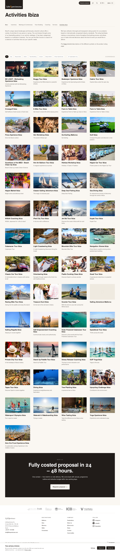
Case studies (70, 533)
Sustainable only (74, 56)
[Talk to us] (92, 3)
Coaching (47, 25)
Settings (93, 548)
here (65, 44)
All (6, 56)
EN (103, 3)
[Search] (96, 3)
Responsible (18, 56)
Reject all (101, 548)
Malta (43, 528)
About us (69, 523)
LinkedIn (97, 523)
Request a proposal (84, 3)
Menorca (44, 525)
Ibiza (6, 25)
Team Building (39, 25)
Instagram (97, 520)
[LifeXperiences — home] (14, 4)
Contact (69, 530)
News (68, 528)
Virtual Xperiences (58, 56)
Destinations (70, 520)
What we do (70, 525)
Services (55, 25)
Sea (11, 56)
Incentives (13, 25)
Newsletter (98, 526)
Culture (41, 56)
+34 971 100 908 (9, 530)
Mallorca (44, 520)
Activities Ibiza (64, 25)
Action (25, 56)
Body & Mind (49, 56)
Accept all (110, 548)
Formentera (45, 530)
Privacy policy (27, 550)
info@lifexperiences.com (11, 532)
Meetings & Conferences (26, 25)
